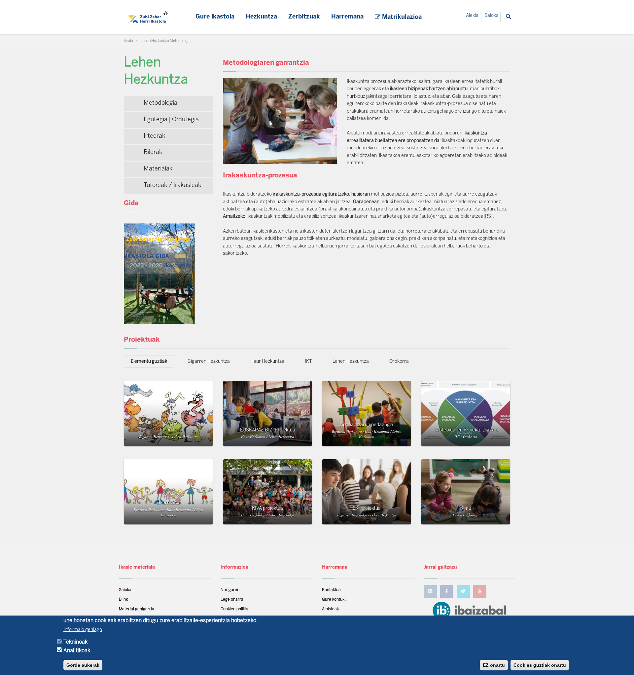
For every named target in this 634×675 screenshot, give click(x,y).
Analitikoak (76, 650)
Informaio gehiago (82, 629)
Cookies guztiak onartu (539, 665)
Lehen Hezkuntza (351, 361)
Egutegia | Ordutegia (171, 120)
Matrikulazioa (401, 17)
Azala (128, 41)
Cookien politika (235, 609)
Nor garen (230, 590)
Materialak (158, 169)
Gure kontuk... (334, 599)
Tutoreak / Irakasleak (172, 185)
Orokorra (399, 361)
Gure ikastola (214, 17)
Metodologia (160, 103)
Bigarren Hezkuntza (209, 361)
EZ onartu (494, 665)
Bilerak (153, 152)
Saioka (491, 16)
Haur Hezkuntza (267, 361)
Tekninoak (75, 642)
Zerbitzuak (304, 17)
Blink (123, 599)
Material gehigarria (136, 609)
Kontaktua (331, 590)
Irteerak (154, 136)
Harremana (347, 17)
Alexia (472, 16)
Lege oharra (232, 599)
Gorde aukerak (82, 665)
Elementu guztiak (149, 361)
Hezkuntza (261, 17)
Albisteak (330, 609)
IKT (308, 361)
